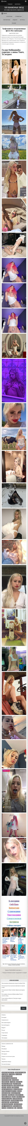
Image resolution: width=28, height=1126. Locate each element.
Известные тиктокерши (7, 1089)
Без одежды (11, 1074)
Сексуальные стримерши (16, 1100)
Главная (10, 4)
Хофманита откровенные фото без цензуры (14, 29)
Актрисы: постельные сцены (8, 1056)
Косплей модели (5, 1025)
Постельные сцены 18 (7, 1098)
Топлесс (4, 1059)
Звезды (9, 1087)
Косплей (19, 1091)
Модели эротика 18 (16, 1093)
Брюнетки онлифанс (6, 1080)
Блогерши (9, 16)
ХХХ (15, 1108)
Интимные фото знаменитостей (9, 1091)
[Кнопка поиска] (25, 1)
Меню (4, 1)
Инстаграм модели (12, 964)
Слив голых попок (14, 1102)
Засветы (4, 1087)
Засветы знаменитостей (7, 1043)
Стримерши (18, 16)
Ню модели (4, 1053)
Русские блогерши (6, 1064)
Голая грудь (19, 1082)
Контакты (17, 4)
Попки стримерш (20, 1097)
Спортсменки (5, 1032)
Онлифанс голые (19, 1095)
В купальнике (15, 1080)
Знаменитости (5, 1020)
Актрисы (22, 19)
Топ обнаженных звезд (14, 7)
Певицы (10, 965)
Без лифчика (5, 1074)
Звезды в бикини (5, 1051)
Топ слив (4, 1108)
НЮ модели (4, 1095)
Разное (14, 23)
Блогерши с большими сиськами (9, 1078)
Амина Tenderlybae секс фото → (14, 970)
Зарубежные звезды (6, 1061)
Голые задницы (16, 1083)
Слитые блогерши (16, 965)
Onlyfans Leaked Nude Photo (8, 1072)
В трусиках (12, 1082)
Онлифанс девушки (6, 1097)
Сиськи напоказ (5, 1102)
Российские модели (17, 1098)
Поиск (3, 1005)
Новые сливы (11, 1095)
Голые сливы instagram (7, 1085)
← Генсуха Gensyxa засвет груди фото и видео (14, 972)
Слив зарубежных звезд (7, 1104)
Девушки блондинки (18, 1085)
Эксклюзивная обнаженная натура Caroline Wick (13, 983)
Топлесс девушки (17, 1106)
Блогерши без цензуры (7, 1076)
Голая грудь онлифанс (7, 1083)
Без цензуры (18, 1074)
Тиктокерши (6, 19)
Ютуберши (4, 1048)
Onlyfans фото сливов (20, 1072)
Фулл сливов (10, 1108)
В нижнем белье (5, 1082)
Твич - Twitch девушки (7, 1106)
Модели (15, 19)
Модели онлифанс (21, 964)
